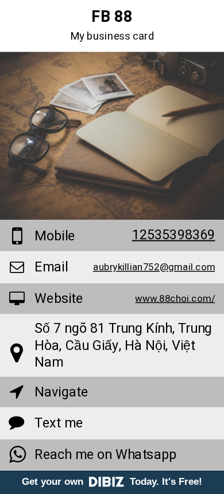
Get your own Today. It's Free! (112, 481)
